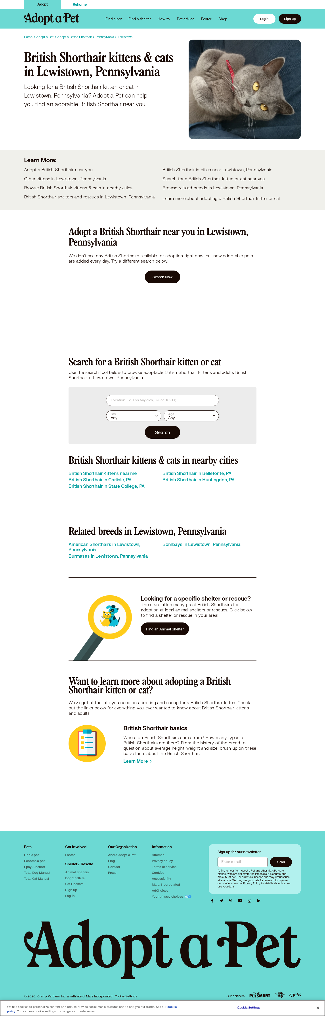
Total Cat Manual (36, 878)
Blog (111, 861)
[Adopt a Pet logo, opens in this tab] (162, 953)
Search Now (163, 277)
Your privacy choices (168, 896)
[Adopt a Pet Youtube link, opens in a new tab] (241, 900)
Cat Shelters (74, 884)
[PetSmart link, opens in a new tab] (260, 995)
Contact (114, 867)
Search (162, 432)
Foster (206, 19)
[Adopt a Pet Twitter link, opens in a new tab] (222, 900)
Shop (222, 19)
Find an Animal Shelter (165, 629)
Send (281, 862)
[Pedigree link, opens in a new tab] (280, 995)
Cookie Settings (126, 996)
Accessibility (161, 878)
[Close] (318, 1008)
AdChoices (160, 890)
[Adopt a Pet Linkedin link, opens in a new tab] (258, 900)
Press (112, 872)
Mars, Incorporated (166, 884)
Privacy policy (162, 861)
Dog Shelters (74, 878)
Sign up (290, 19)
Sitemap (158, 855)
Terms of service (164, 867)
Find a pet (31, 855)
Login (264, 19)
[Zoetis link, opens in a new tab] (295, 995)
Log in (70, 896)
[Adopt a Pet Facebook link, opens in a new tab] (213, 900)
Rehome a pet (34, 861)
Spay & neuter (34, 867)
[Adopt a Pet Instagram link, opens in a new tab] (250, 900)
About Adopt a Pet (121, 855)
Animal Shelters (77, 872)
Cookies (158, 872)
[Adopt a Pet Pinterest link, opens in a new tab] (232, 900)
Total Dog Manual (37, 872)
